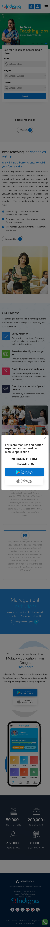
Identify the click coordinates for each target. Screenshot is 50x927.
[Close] (45, 438)
